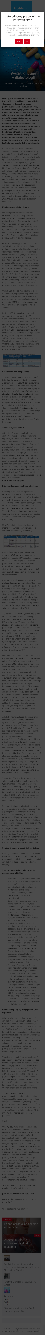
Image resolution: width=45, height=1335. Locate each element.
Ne (27, 41)
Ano (19, 41)
